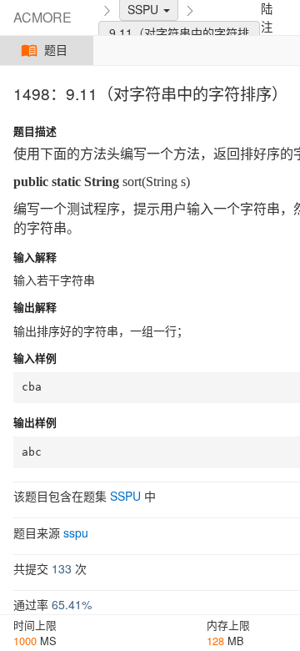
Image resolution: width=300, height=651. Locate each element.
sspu (75, 532)
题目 (56, 50)
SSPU (125, 495)
